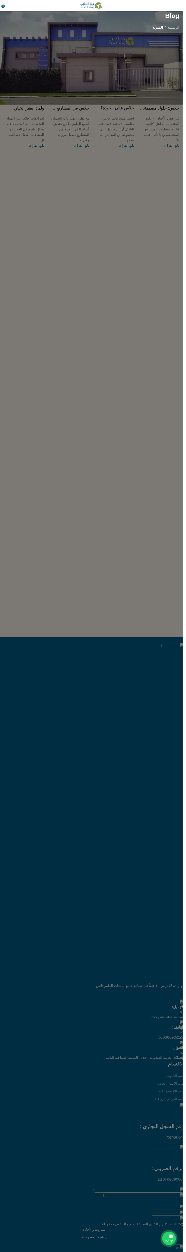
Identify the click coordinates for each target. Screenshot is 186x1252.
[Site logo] (91, 5)
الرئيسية (173, 27)
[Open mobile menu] (177, 5)
